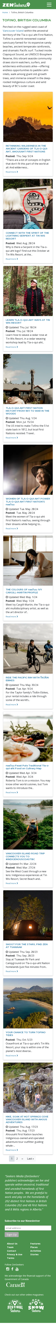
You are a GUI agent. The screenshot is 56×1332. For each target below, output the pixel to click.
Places (34, 1247)
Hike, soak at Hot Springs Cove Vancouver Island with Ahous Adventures (27, 1119)
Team (10, 1247)
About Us (12, 1243)
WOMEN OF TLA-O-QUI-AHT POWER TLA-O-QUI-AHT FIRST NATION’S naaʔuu (28, 501)
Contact (11, 1250)
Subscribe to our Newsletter (22, 1221)
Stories (34, 1254)
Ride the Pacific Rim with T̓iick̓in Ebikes (27, 679)
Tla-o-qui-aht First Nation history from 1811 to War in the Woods (27, 410)
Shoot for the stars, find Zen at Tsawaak (27, 946)
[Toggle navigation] (49, 4)
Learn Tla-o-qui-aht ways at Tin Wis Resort (28, 321)
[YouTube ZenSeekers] (17, 1269)
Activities (35, 1250)
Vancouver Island (13, 30)
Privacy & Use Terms (14, 1256)
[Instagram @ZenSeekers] (7, 1269)
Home (5, 12)
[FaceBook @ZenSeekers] (12, 1269)
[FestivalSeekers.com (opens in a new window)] (15, 1305)
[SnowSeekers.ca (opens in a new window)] (36, 1305)
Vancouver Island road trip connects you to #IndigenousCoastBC (25, 856)
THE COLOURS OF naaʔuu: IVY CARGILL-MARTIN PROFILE (24, 591)
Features (35, 1243)
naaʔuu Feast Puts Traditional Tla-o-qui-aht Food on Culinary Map (27, 767)
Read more (11, 171)
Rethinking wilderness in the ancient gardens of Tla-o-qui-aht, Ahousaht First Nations (27, 148)
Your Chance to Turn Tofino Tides (26, 1034)
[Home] (17, 4)
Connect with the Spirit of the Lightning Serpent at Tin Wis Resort (27, 235)
